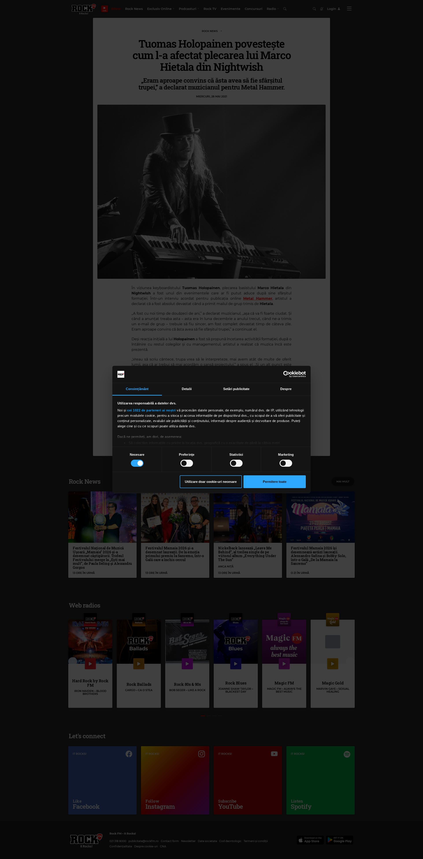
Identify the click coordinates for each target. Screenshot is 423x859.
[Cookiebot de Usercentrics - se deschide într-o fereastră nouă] (286, 374)
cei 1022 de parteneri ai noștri (151, 410)
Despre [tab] (285, 389)
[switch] (186, 463)
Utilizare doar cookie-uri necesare (211, 481)
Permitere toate (274, 481)
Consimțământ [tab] (137, 389)
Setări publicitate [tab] (236, 389)
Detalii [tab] (187, 389)
